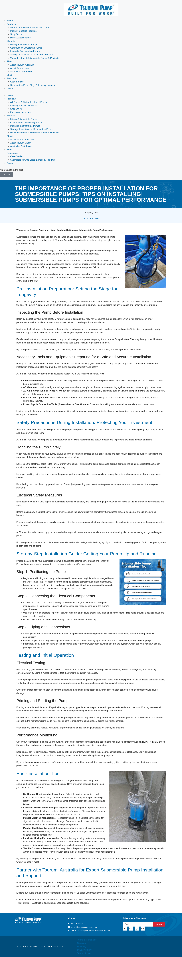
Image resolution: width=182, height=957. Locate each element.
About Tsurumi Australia (22, 65)
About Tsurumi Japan (20, 68)
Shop (9, 75)
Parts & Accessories (20, 37)
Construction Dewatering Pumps (26, 48)
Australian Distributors (21, 71)
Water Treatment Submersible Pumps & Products (34, 58)
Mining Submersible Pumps (23, 44)
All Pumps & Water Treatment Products (29, 27)
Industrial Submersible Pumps (25, 51)
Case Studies (17, 81)
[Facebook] (131, 929)
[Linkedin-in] (125, 929)
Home (10, 20)
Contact (11, 88)
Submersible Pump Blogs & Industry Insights (32, 85)
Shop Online (16, 34)
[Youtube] (143, 929)
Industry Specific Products (23, 31)
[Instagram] (137, 929)
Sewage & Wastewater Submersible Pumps (31, 54)
